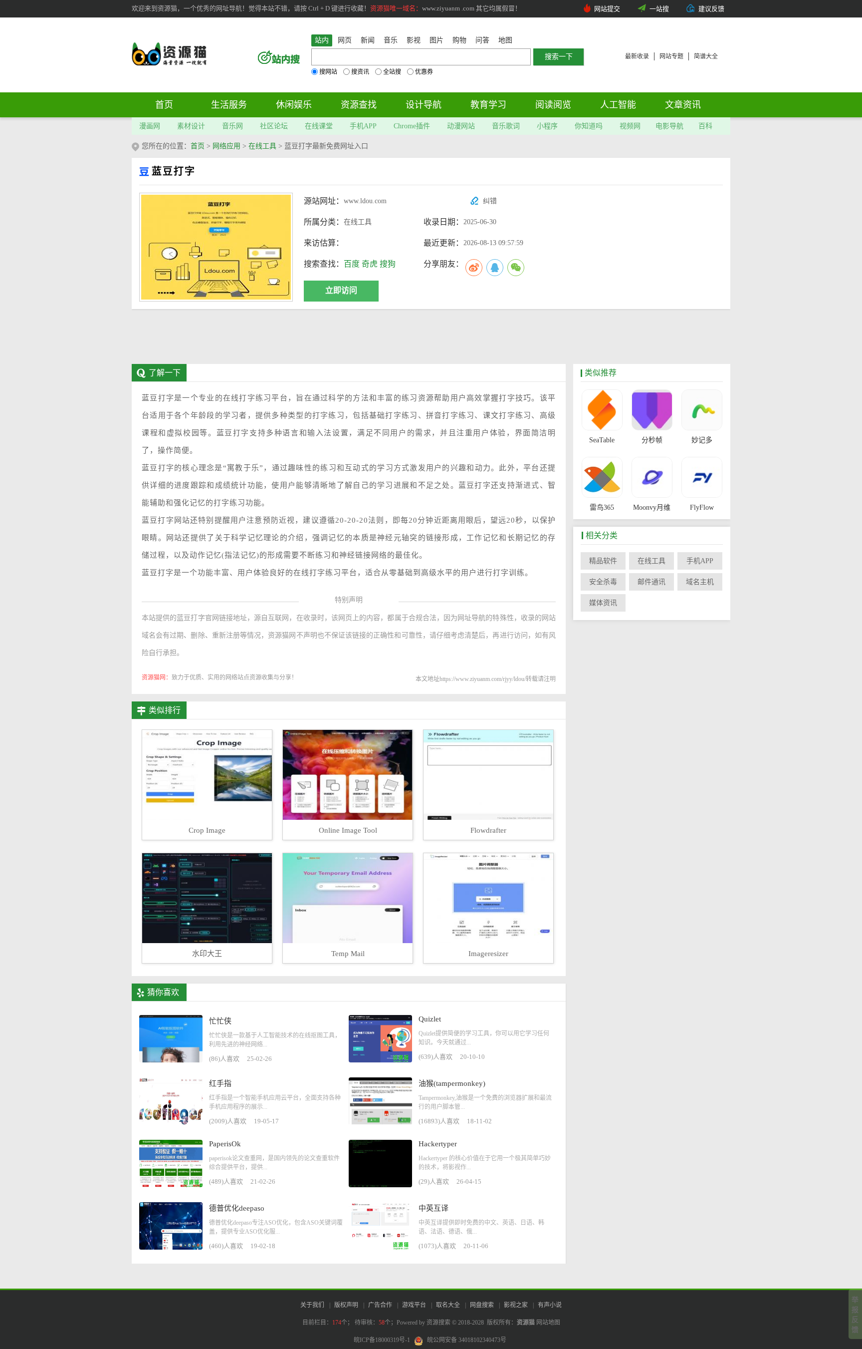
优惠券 (424, 71)
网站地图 (548, 1322)
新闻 (368, 40)
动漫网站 (461, 126)
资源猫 (526, 1322)
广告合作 (380, 1305)
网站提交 (607, 8)
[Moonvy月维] (652, 477)
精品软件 (603, 561)
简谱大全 (706, 56)
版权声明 (346, 1305)
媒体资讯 (603, 603)
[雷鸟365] (602, 477)
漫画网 (149, 126)
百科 (705, 126)
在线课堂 (319, 126)
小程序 (547, 126)
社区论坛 (274, 126)
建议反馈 (711, 8)
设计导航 (423, 105)
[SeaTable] (602, 409)
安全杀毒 (603, 582)
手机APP (363, 126)
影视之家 (516, 1305)
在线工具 (262, 146)
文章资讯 (683, 105)
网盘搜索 (482, 1305)
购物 (459, 40)
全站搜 (392, 71)
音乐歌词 (506, 126)
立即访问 (341, 290)
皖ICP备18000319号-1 (382, 1340)
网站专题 (671, 56)
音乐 (391, 40)
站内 (322, 40)
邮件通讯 (651, 582)
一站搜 (659, 8)
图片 (436, 40)
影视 (414, 40)
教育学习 (488, 105)
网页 (345, 40)
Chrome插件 (412, 126)
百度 (352, 264)
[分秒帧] (652, 409)
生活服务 (229, 105)
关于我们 (312, 1305)
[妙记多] (701, 409)
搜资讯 (360, 71)
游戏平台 (414, 1305)
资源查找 (359, 105)
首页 (164, 105)
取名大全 (448, 1305)
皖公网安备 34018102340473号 (466, 1340)
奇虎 (370, 264)
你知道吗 (589, 126)
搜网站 (328, 71)
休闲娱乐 (294, 105)
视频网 (630, 126)
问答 (482, 40)
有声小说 (550, 1305)
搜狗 (388, 264)
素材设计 (191, 126)
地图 (505, 40)
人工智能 (618, 105)
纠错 (490, 201)
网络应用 (226, 146)
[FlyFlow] (701, 477)
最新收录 (637, 56)
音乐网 (232, 126)
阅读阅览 (553, 105)
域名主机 (700, 582)
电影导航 (669, 126)
